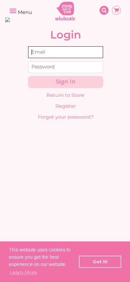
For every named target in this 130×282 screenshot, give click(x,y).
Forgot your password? (65, 117)
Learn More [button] (23, 272)
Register (65, 106)
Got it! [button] (100, 261)
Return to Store (65, 95)
